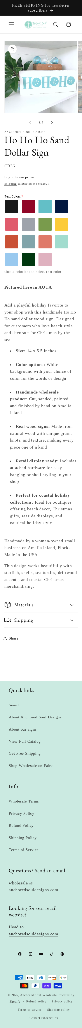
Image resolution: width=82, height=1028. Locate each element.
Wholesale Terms (24, 801)
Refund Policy (21, 825)
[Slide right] (52, 122)
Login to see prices (19, 177)
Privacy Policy (21, 813)
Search (15, 705)
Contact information (44, 1018)
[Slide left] (30, 122)
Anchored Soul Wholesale (38, 995)
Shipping (10, 183)
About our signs (23, 729)
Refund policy (36, 1001)
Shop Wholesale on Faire (31, 765)
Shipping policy (58, 1009)
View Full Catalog (25, 741)
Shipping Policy (23, 838)
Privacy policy (62, 1001)
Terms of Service (23, 850)
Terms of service (30, 1009)
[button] (11, 24)
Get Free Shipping (25, 753)
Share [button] (14, 638)
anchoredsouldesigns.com (33, 934)
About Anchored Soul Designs (35, 717)
